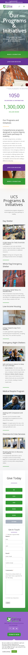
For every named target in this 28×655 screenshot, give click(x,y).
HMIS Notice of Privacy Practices (14, 623)
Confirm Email (9, 563)
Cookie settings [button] (6, 651)
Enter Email (9, 556)
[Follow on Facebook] (10, 628)
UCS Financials (13, 625)
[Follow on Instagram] (13, 628)
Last (7, 546)
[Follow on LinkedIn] (16, 628)
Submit (7, 602)
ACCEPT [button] (14, 651)
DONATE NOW (14, 634)
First (7, 539)
